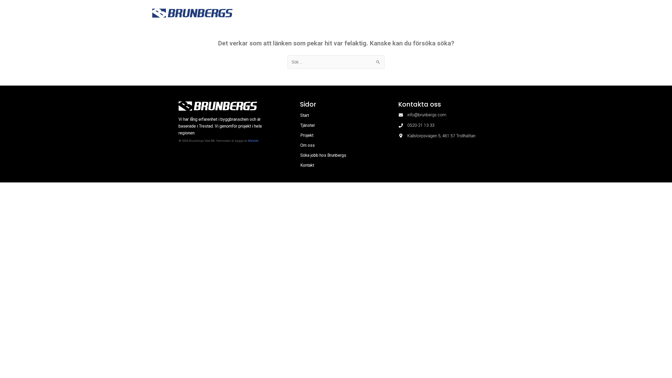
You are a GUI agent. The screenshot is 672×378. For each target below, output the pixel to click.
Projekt (400, 13)
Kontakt (511, 13)
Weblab (253, 141)
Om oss (424, 13)
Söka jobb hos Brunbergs (467, 13)
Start (353, 13)
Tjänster (376, 13)
